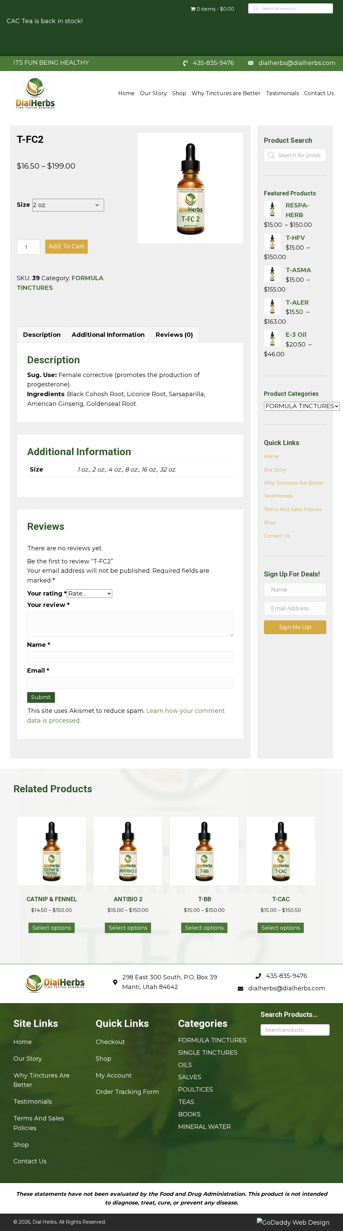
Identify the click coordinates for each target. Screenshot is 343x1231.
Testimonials (278, 496)
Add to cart (66, 246)
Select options (51, 928)
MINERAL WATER (204, 1126)
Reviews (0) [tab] (174, 334)
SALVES (189, 1077)
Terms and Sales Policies (293, 509)
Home (271, 456)
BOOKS (189, 1114)
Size (23, 204)
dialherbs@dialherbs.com (297, 63)
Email (38, 670)
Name (38, 645)
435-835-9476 (213, 63)
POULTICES (195, 1089)
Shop (270, 522)
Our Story (275, 470)
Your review (48, 605)
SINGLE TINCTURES (207, 1052)
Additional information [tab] (108, 334)
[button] (295, 627)
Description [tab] (42, 334)
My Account (114, 1075)
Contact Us (277, 536)
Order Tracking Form (127, 1092)
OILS (185, 1064)
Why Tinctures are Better (294, 483)
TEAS (186, 1102)
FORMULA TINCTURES (212, 1040)
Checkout (110, 1042)
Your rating (47, 593)
